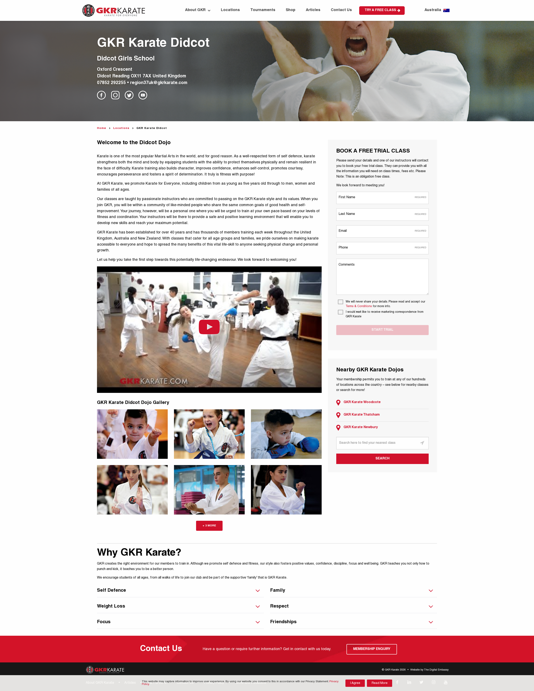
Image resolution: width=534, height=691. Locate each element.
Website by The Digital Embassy (429, 670)
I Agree (355, 683)
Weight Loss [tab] (111, 606)
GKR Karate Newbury (361, 427)
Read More (380, 683)
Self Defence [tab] (111, 590)
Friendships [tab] (283, 622)
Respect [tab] (279, 606)
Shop (290, 10)
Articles (313, 10)
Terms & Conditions (359, 306)
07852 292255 (111, 83)
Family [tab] (277, 590)
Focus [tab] (104, 622)
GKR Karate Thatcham (362, 415)
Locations (230, 10)
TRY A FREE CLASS (380, 10)
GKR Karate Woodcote (362, 402)
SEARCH (382, 458)
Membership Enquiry (371, 649)
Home (101, 128)
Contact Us (341, 10)
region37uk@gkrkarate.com (158, 83)
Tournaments (262, 10)
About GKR (195, 10)
